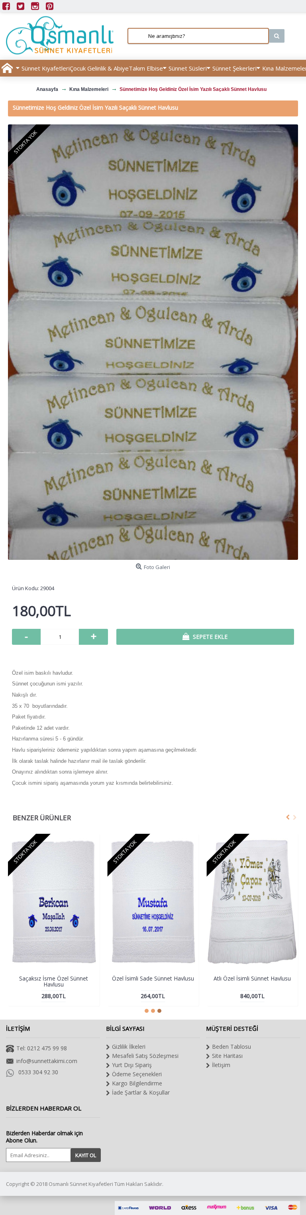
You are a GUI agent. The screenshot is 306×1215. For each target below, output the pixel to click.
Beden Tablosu (231, 1046)
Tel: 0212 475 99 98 (41, 1048)
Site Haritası (227, 1055)
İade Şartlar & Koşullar (141, 1092)
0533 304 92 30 (38, 1072)
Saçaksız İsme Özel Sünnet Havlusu (53, 981)
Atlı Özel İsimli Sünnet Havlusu (252, 978)
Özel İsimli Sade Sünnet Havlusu (153, 978)
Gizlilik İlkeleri (128, 1046)
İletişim (221, 1065)
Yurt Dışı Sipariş (132, 1065)
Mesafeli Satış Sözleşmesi (145, 1055)
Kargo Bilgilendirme (137, 1083)
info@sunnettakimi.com (46, 1061)
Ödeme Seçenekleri (137, 1074)
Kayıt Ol (85, 1155)
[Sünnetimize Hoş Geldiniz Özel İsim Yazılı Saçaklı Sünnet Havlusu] (153, 342)
